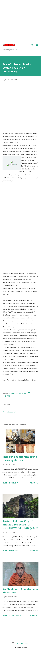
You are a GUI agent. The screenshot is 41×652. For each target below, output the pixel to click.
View (15, 164)
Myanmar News (14, 393)
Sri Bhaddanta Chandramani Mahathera (20, 590)
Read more (34, 483)
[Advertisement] (20, 20)
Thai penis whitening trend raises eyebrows (20, 458)
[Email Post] (29, 393)
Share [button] (7, 396)
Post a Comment (9, 412)
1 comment (13, 483)
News (23, 393)
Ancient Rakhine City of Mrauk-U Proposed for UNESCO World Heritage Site (20, 524)
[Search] (32, 45)
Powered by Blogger (21, 643)
